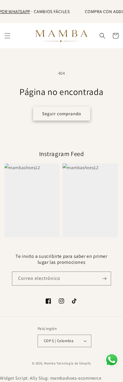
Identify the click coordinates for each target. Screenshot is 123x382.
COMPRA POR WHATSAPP (35, 11)
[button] (7, 35)
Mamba (50, 363)
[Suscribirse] (104, 279)
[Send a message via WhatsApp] (112, 360)
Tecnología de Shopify (73, 363)
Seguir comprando (61, 113)
